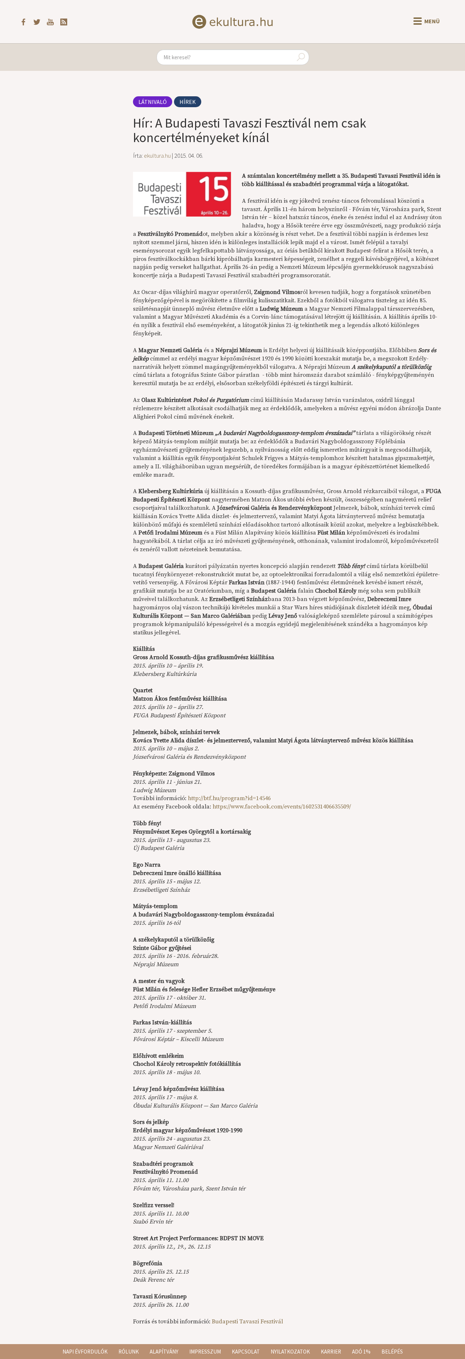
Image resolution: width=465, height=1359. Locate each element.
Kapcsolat (246, 1351)
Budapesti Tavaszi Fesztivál (247, 1321)
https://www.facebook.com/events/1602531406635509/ (282, 806)
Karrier (331, 1351)
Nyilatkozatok (290, 1351)
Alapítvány (164, 1351)
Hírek (187, 101)
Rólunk (128, 1351)
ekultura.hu (157, 156)
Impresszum (205, 1351)
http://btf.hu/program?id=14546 (229, 798)
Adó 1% (361, 1351)
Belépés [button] (392, 1351)
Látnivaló (152, 101)
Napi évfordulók (85, 1351)
